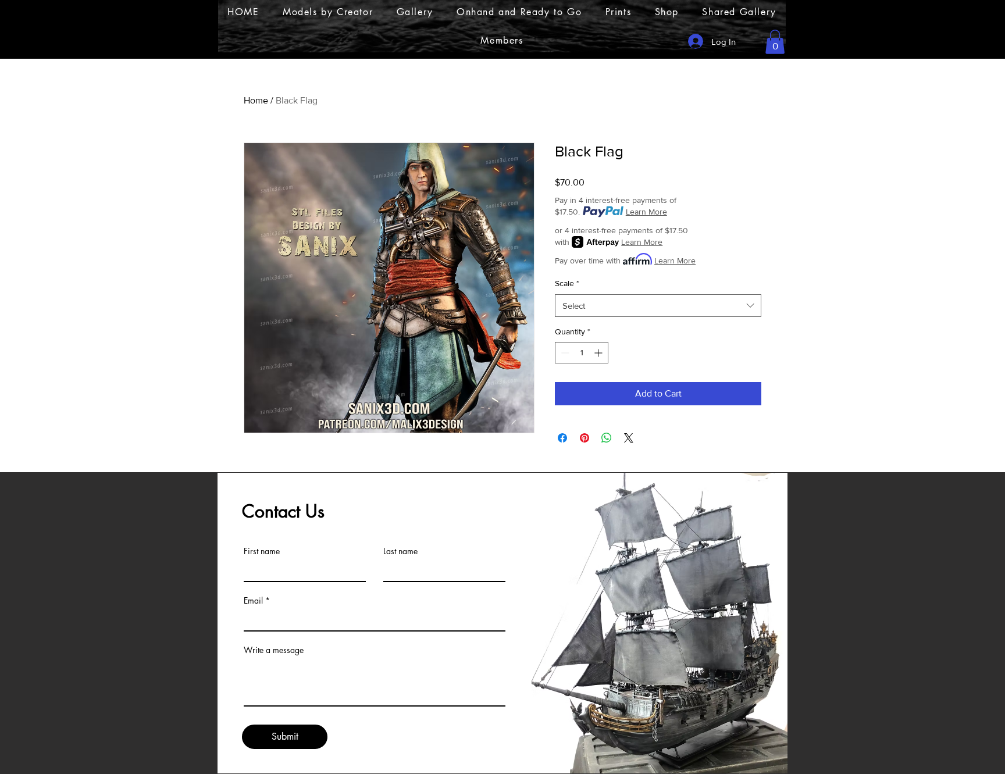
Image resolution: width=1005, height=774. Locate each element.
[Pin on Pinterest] (584, 438)
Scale (567, 283)
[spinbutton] (581, 353)
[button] (775, 42)
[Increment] (599, 353)
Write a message (274, 650)
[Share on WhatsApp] (607, 438)
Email (253, 601)
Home (256, 100)
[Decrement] (564, 353)
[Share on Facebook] (562, 438)
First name (262, 551)
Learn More (646, 211)
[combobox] (658, 305)
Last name (400, 551)
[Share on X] (629, 438)
